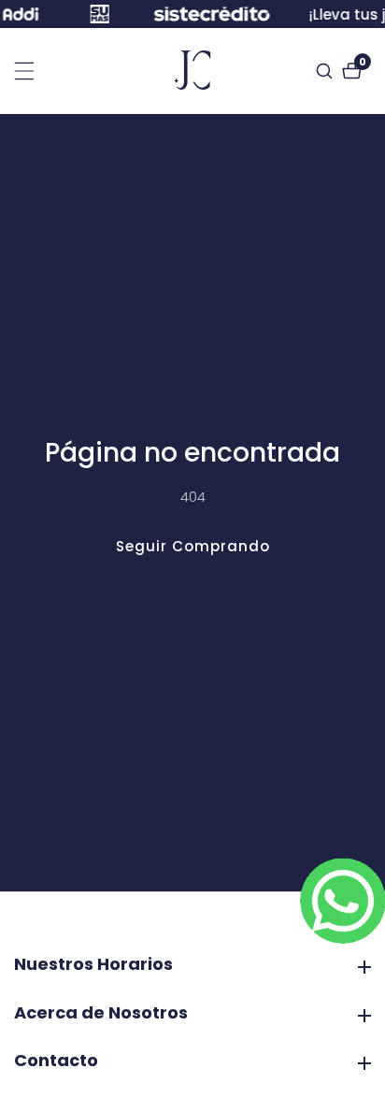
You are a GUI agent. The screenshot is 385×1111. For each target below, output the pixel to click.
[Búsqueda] (326, 71)
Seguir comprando (193, 546)
